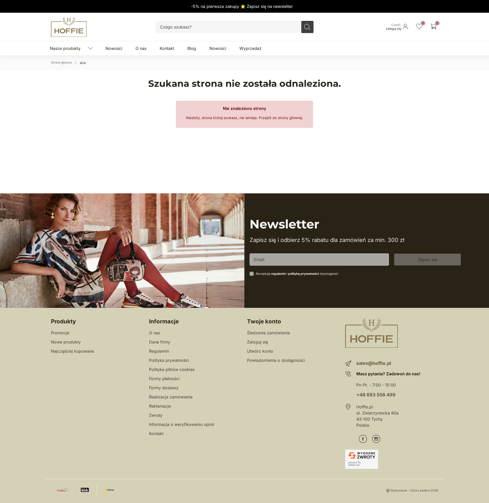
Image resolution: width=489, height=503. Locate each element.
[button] (433, 27)
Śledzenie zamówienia (268, 332)
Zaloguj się (257, 341)
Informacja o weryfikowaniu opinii (181, 424)
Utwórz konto (260, 351)
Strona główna (61, 62)
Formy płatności (164, 378)
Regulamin (159, 351)
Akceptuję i (297, 274)
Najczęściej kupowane (72, 351)
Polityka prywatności (169, 360)
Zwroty (155, 415)
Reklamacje (160, 406)
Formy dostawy (164, 387)
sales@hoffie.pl (373, 363)
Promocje (60, 332)
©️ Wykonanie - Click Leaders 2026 (412, 490)
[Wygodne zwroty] (361, 459)
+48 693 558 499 (376, 394)
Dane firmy (159, 341)
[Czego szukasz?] (307, 27)
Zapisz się (427, 259)
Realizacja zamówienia (171, 396)
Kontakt (156, 433)
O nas (154, 332)
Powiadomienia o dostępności (276, 360)
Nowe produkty (66, 341)
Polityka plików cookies (172, 369)
